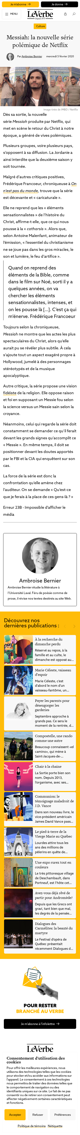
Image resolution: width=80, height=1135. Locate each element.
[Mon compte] (65, 14)
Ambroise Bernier (32, 56)
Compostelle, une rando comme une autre (53, 738)
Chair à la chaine (48, 766)
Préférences (62, 1114)
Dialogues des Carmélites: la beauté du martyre (54, 928)
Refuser (37, 1114)
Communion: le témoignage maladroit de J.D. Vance (54, 801)
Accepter (15, 1114)
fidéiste (9, 393)
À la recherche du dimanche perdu (48, 642)
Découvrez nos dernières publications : (31, 623)
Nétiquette (55, 1126)
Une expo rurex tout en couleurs (53, 865)
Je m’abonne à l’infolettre (38, 1024)
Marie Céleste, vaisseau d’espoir (53, 672)
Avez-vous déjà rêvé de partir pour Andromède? (54, 895)
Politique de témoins (32, 1126)
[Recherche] (74, 14)
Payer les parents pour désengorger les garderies (52, 705)
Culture (40, 26)
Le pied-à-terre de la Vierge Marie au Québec (53, 834)
